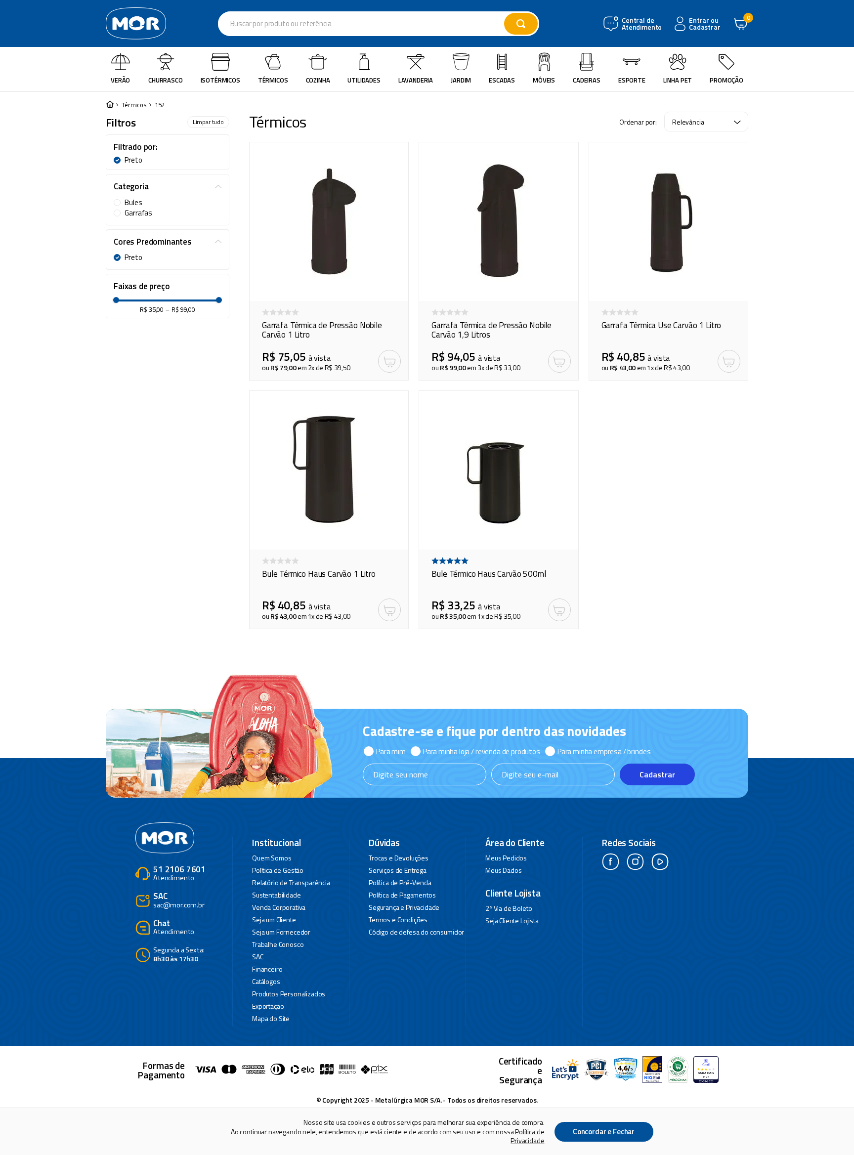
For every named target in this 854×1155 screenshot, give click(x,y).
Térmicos (273, 80)
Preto (133, 160)
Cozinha (318, 80)
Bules (133, 202)
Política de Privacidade (527, 1136)
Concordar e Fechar (604, 1131)
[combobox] (378, 23)
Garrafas (138, 213)
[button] (167, 147)
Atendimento (179, 874)
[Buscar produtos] (521, 24)
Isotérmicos (220, 80)
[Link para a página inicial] (110, 105)
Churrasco (165, 80)
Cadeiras (586, 80)
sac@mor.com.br (179, 900)
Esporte (631, 80)
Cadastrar (657, 774)
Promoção (726, 80)
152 (160, 105)
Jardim (461, 80)
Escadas (502, 80)
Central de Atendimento (641, 24)
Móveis (544, 80)
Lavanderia (415, 80)
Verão (120, 80)
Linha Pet (677, 80)
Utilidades (363, 80)
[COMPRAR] (389, 361)
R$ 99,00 (180, 309)
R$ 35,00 (152, 309)
